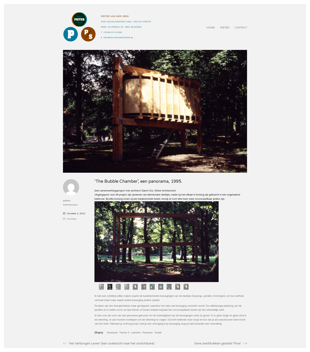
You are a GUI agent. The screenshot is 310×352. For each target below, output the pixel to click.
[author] (71, 187)
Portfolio (72, 219)
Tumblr (158, 332)
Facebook (112, 332)
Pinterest (147, 332)
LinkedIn (136, 332)
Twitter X (124, 332)
